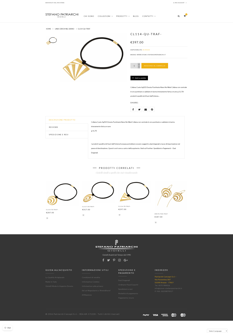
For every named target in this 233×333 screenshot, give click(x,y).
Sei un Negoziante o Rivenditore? (96, 290)
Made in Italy (51, 282)
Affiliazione (87, 295)
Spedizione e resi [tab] (59, 134)
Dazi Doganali (124, 280)
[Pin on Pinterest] (151, 109)
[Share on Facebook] (133, 109)
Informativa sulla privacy (92, 286)
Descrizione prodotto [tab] (62, 120)
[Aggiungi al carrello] (47, 218)
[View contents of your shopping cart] (185, 15)
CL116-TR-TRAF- (124, 206)
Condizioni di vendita (91, 277)
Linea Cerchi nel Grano (64, 29)
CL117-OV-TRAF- (88, 206)
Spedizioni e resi (125, 289)
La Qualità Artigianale (55, 277)
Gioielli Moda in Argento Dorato (59, 286)
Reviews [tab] (53, 127)
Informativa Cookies (91, 282)
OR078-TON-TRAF (161, 214)
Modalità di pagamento (128, 293)
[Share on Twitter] (139, 109)
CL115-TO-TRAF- (52, 209)
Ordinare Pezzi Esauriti (128, 285)
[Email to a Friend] (145, 109)
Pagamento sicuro (126, 298)
